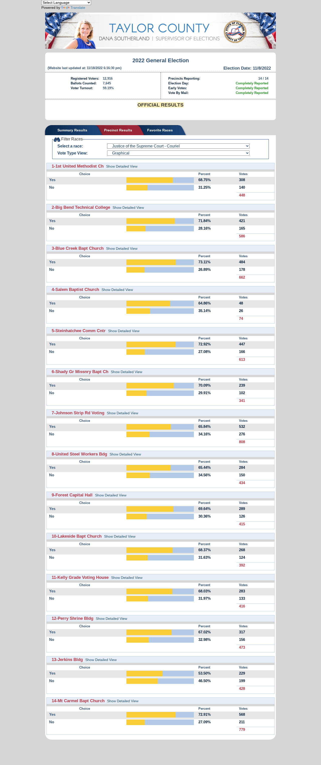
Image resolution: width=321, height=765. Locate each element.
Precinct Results (118, 130)
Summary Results (72, 130)
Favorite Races (160, 130)
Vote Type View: (72, 153)
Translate (77, 8)
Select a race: (70, 146)
